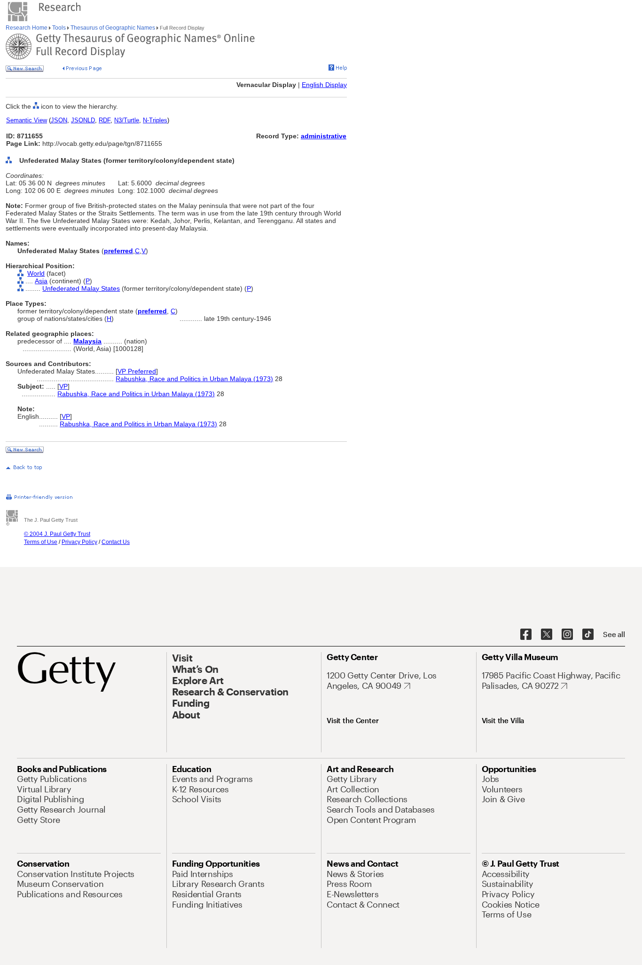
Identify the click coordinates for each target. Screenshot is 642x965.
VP (63, 386)
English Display (324, 84)
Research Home (27, 27)
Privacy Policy (79, 542)
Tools (59, 27)
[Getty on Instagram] (567, 634)
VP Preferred (136, 371)
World (36, 273)
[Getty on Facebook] (526, 634)
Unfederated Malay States (81, 288)
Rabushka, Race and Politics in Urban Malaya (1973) (194, 379)
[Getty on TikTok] (588, 634)
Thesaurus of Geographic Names (113, 27)
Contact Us (116, 542)
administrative (323, 136)
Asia (41, 281)
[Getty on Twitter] (546, 634)
